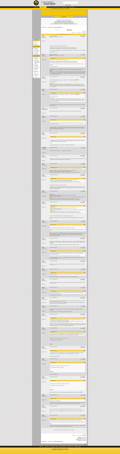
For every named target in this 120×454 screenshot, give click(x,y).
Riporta (82, 54)
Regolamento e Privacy (60, 448)
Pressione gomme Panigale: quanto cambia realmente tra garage (36, 62)
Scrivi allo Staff (66, 448)
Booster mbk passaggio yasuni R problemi (37, 58)
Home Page (36, 7)
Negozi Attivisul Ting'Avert (36, 53)
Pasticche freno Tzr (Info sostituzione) (68, 22)
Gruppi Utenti (36, 44)
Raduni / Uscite (64, 7)
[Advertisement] (64, 13)
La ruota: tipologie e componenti (66, 20)
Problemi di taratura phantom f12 (36, 72)
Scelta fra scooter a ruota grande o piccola (60, 21)
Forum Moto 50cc (49, 27)
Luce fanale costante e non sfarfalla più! (36, 65)
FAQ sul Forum (36, 41)
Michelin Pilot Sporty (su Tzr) (58, 22)
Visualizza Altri (37, 77)
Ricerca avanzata (68, 5)
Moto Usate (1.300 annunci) (36, 49)
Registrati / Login (50, 7)
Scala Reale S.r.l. (55, 449)
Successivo (84, 32)
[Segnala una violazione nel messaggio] (84, 36)
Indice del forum (44, 27)
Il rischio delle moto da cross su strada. (36, 75)
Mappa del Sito (54, 448)
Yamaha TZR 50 (59, 20)
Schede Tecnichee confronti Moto (36, 51)
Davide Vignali (61, 449)
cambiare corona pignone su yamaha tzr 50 (57, 23)
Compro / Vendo (71, 7)
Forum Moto (43, 7)
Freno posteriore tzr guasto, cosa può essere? (70, 23)
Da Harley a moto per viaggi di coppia (36, 68)
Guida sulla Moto (57, 7)
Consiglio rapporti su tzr (70, 21)
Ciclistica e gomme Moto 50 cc (58, 27)
